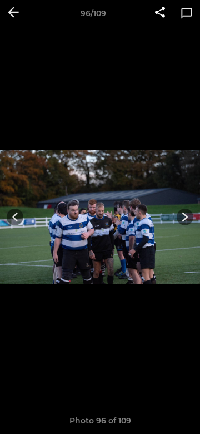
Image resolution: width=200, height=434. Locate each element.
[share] (160, 13)
